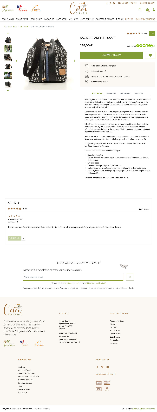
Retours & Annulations (26, 380)
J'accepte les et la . (80, 283)
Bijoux (112, 324)
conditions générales (72, 283)
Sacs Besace (115, 337)
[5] (139, 33)
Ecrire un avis (144, 209)
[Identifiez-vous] (153, 9)
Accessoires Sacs (117, 321)
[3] (134, 33)
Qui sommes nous (25, 383)
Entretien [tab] (139, 93)
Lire (152, 34)
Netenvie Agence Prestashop (143, 409)
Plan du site (22, 392)
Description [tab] (97, 93)
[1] (128, 33)
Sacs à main (115, 330)
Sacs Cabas (114, 340)
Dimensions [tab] (125, 93)
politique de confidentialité (95, 283)
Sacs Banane (115, 334)
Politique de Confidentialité (28, 376)
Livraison (21, 367)
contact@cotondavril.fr (68, 333)
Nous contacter (127, 3)
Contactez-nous (24, 389)
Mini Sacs (114, 327)
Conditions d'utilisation (26, 373)
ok (130, 277)
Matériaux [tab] (111, 93)
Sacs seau (114, 343)
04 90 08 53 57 (147, 3)
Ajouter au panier (111, 55)
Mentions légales (24, 370)
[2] (131, 33)
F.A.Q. (20, 386)
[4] (136, 33)
